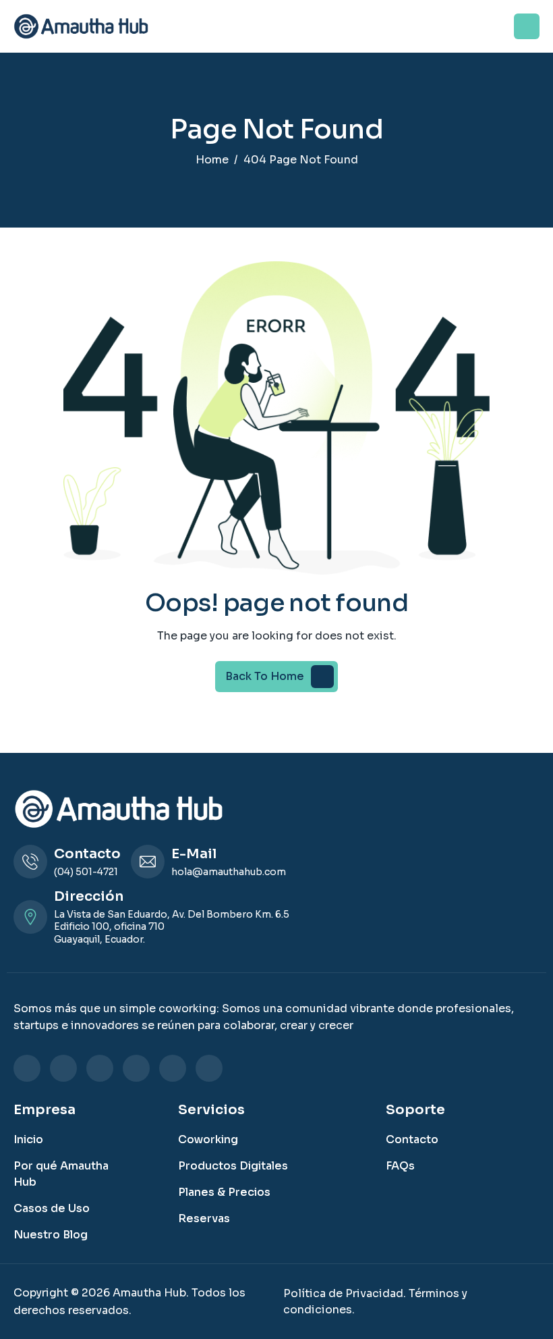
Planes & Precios (224, 1192)
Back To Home (264, 676)
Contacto (412, 1139)
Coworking (208, 1139)
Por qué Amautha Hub (61, 1174)
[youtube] (209, 1068)
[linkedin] (26, 1068)
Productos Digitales (233, 1166)
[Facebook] (63, 1068)
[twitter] (136, 1068)
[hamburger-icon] (527, 26)
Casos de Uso (51, 1208)
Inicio (28, 1139)
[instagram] (99, 1068)
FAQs (400, 1166)
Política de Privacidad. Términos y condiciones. (375, 1301)
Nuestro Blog (50, 1235)
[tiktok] (172, 1068)
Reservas (204, 1218)
